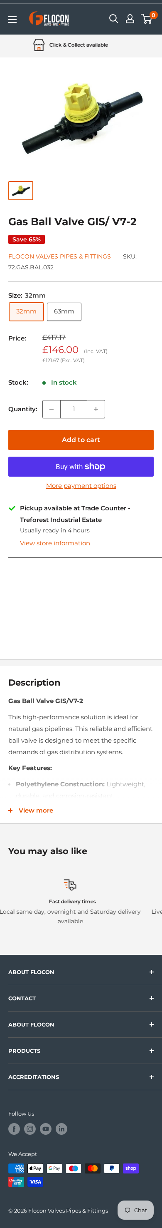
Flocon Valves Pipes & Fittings (59, 256)
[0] (147, 19)
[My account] (130, 18)
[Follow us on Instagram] (30, 1129)
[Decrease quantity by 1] (51, 409)
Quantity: (22, 409)
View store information (55, 543)
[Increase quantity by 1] (96, 409)
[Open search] (113, 18)
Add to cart (81, 440)
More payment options (81, 486)
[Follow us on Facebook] (14, 1129)
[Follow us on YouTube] (46, 1129)
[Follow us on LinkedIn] (61, 1129)
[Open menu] (12, 19)
